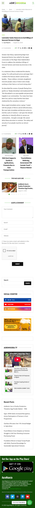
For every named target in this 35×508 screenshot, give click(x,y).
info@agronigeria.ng (15, 488)
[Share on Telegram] (29, 48)
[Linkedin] (23, 497)
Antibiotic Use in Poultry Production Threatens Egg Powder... (25, 186)
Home (3, 9)
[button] (3, 188)
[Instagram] (17, 497)
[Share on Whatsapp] (27, 48)
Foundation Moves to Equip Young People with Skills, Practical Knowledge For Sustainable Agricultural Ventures (17, 443)
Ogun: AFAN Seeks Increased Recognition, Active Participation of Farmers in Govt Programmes (17, 416)
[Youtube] (28, 497)
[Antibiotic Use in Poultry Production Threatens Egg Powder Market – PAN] (9, 187)
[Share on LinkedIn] (24, 48)
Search (6, 280)
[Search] (33, 3)
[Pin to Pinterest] (22, 48)
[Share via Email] (31, 48)
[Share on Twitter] (20, 48)
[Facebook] (7, 497)
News (10, 9)
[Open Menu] (3, 3)
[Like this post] (16, 48)
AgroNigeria (7, 42)
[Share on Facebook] (18, 48)
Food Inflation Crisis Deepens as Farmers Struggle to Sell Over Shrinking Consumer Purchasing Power (17, 433)
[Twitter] (12, 497)
